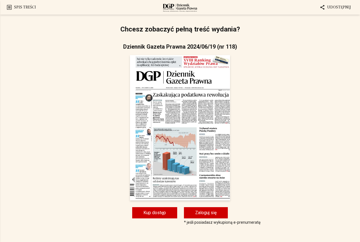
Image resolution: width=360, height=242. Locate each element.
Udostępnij (339, 7)
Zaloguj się (206, 212)
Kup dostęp (154, 212)
